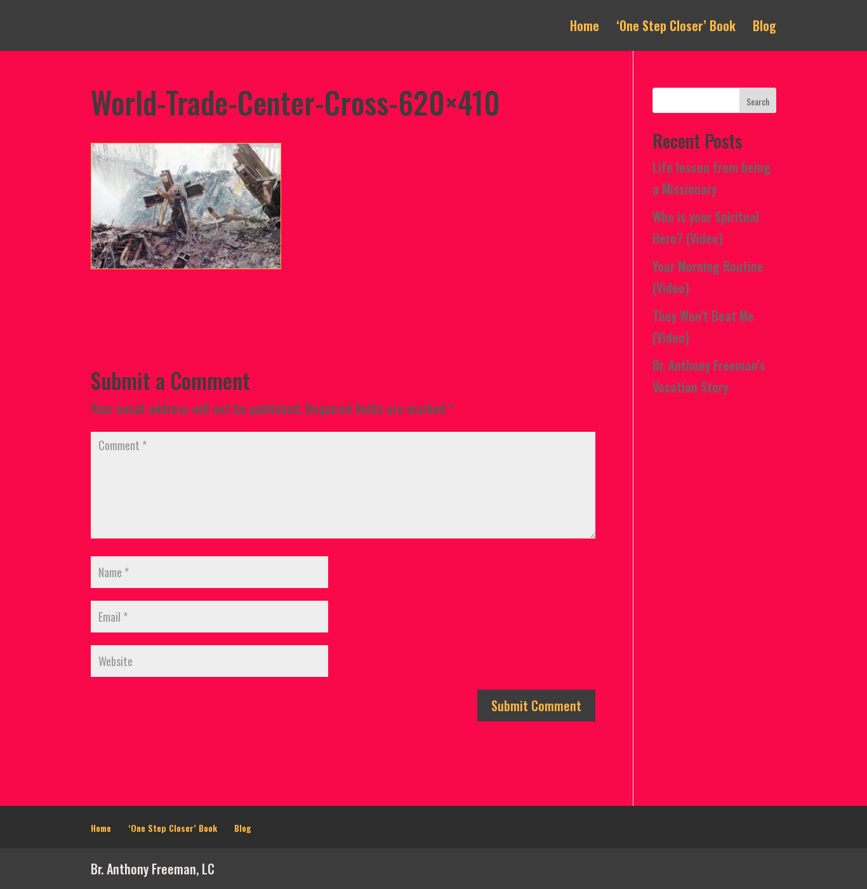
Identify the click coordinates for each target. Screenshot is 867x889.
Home (584, 28)
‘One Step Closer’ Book (676, 28)
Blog (764, 28)
